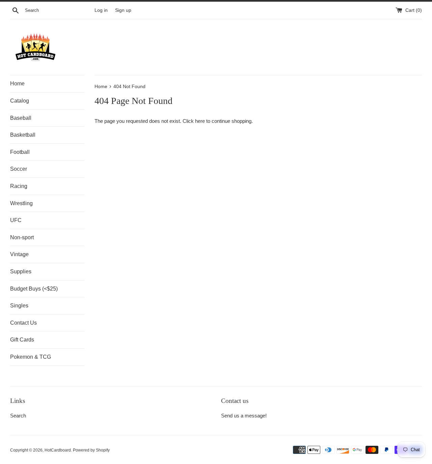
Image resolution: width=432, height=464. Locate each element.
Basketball (22, 135)
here (200, 121)
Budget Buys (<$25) (34, 289)
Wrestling (21, 203)
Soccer (18, 169)
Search (18, 415)
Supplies (20, 271)
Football (20, 152)
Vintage (19, 254)
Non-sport (22, 237)
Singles (19, 305)
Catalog (19, 101)
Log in (101, 10)
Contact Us (23, 323)
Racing (18, 186)
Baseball (20, 118)
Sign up (123, 10)
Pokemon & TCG (30, 357)
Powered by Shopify (91, 450)
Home (17, 83)
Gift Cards (22, 340)
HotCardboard (58, 450)
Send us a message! (244, 415)
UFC (16, 220)
